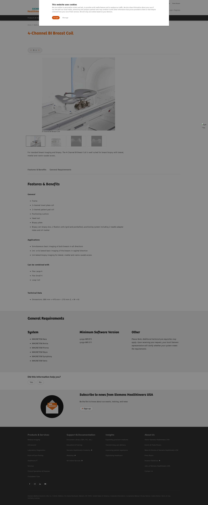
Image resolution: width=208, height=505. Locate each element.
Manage (65, 18)
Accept (55, 18)
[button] (204, 125)
